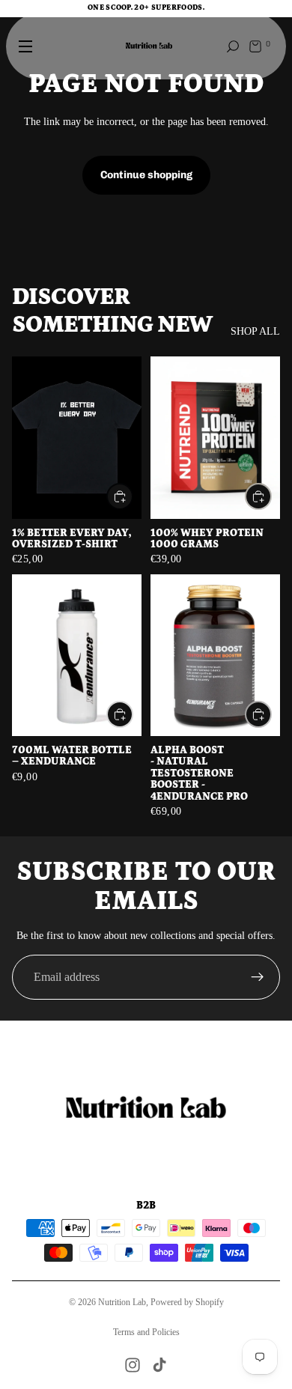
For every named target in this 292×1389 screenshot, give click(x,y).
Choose (132, 496)
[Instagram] (133, 1365)
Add (132, 714)
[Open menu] (25, 46)
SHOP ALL (255, 331)
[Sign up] (257, 977)
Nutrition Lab (122, 1302)
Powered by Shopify (187, 1302)
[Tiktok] (159, 1365)
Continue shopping (146, 174)
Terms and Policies (146, 1332)
